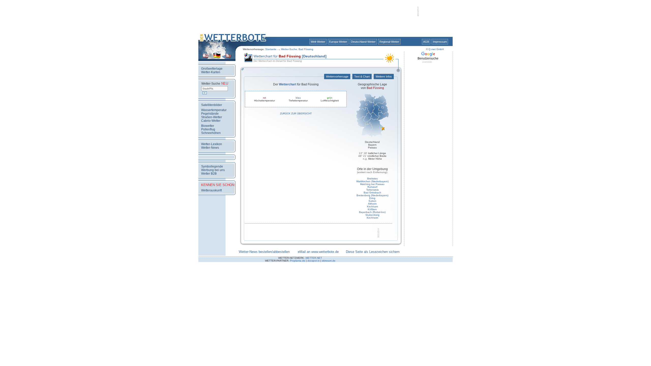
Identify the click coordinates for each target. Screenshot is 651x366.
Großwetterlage (212, 68)
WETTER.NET (313, 257)
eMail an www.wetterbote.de (318, 252)
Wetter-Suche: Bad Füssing (297, 49)
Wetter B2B (209, 173)
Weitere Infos (384, 76)
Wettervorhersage (337, 76)
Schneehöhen (211, 133)
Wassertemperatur (214, 110)
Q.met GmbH (436, 49)
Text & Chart (362, 76)
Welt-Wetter (318, 41)
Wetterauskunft (211, 190)
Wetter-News (210, 147)
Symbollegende (212, 166)
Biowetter (207, 126)
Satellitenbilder (211, 105)
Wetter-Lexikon (211, 144)
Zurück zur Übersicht (296, 113)
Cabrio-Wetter (210, 121)
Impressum (440, 41)
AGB (426, 41)
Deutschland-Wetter (363, 41)
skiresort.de (328, 260)
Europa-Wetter (338, 41)
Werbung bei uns (213, 170)
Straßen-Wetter (211, 117)
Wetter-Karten (210, 72)
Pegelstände (210, 113)
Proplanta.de (297, 260)
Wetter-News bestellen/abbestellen (264, 252)
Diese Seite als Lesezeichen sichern (373, 252)
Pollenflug (208, 129)
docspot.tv (313, 260)
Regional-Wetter (389, 41)
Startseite (270, 49)
